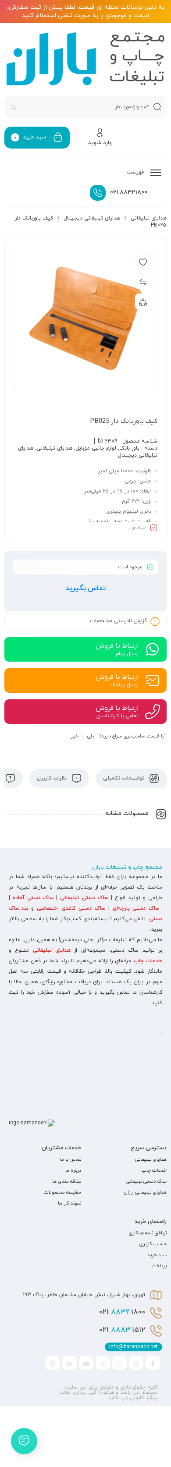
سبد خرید (157, 1254)
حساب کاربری (153, 1243)
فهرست (136, 172)
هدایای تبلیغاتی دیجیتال (92, 218)
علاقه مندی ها (66, 1181)
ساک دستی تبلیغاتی (84, 897)
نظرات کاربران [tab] (52, 778)
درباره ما (73, 1170)
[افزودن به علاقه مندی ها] (143, 261)
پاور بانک (129, 448)
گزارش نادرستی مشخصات (118, 620)
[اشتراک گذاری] (143, 301)
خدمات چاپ (148, 960)
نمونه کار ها (69, 1203)
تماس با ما (70, 1159)
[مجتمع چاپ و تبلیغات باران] (85, 58)
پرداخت (159, 1265)
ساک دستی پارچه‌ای (136, 908)
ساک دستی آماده (33, 897)
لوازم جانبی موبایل (95, 448)
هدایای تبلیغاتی (149, 218)
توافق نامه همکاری (147, 1233)
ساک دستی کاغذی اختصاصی (71, 908)
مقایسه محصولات (62, 1192)
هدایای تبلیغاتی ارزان (145, 1192)
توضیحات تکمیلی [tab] (124, 778)
